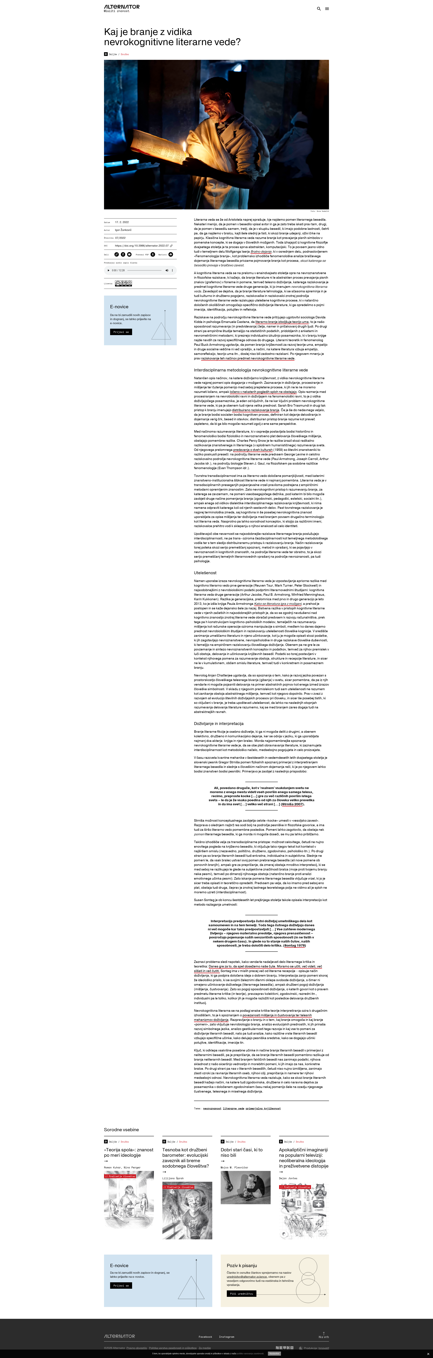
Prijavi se (121, 332)
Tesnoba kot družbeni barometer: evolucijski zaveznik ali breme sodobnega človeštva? (185, 1158)
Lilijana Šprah (173, 1178)
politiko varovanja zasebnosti (250, 1353)
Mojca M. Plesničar (234, 1167)
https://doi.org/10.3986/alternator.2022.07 (142, 245)
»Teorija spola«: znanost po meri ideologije (128, 1152)
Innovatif (323, 1348)
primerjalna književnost (263, 1108)
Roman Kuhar (112, 1167)
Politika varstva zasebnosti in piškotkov (173, 1348)
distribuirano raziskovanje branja (255, 410)
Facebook (205, 1337)
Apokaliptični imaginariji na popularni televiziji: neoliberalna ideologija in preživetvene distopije (303, 1158)
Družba (125, 54)
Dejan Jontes (288, 1178)
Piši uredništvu (241, 1293)
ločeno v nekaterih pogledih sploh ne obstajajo (263, 392)
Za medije (205, 1348)
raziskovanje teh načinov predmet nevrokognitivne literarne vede (247, 358)
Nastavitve (274, 1353)
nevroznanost (212, 1108)
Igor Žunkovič (123, 230)
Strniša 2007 (292, 804)
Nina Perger (132, 1167)
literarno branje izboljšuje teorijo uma (282, 322)
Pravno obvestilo (137, 1348)
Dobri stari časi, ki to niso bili (242, 1152)
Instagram (226, 1337)
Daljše (113, 54)
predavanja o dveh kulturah (253, 450)
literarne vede (233, 1108)
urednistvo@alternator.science (247, 1277)
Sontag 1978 (294, 945)
